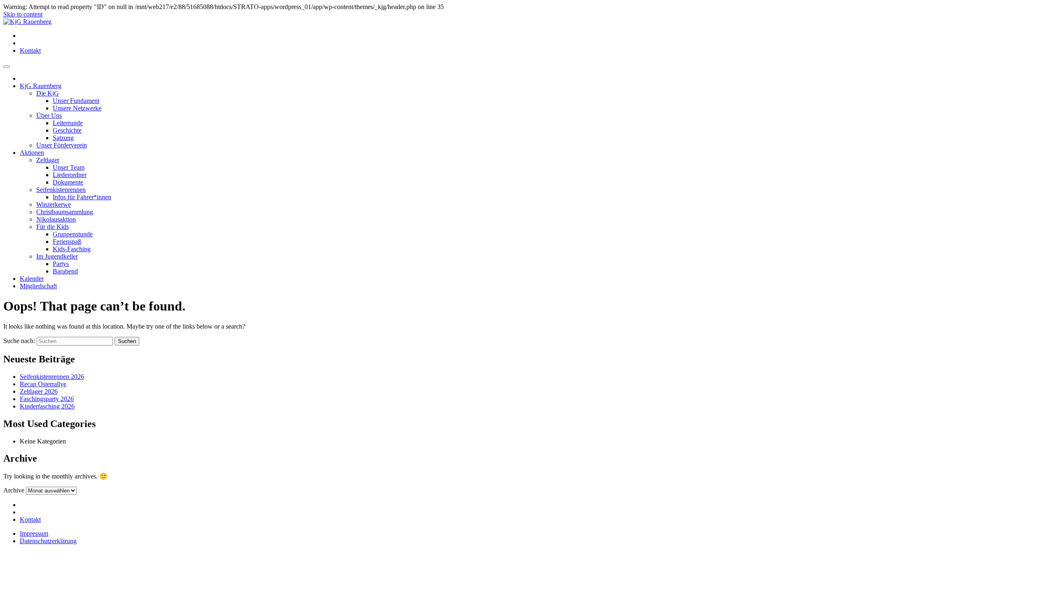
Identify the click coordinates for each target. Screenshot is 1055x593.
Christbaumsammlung (64, 211)
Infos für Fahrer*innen (82, 197)
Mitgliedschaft (38, 285)
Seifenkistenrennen (61, 189)
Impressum (34, 533)
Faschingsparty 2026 (47, 398)
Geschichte (67, 130)
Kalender (32, 278)
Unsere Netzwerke (77, 108)
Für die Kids (52, 226)
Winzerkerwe (53, 204)
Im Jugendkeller (57, 256)
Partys (61, 263)
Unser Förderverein (61, 145)
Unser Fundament (76, 100)
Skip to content (22, 14)
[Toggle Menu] (6, 66)
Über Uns (49, 115)
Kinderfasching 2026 (47, 406)
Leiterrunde (68, 122)
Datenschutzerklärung (48, 540)
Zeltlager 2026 (39, 391)
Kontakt (30, 50)
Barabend (65, 271)
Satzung (63, 137)
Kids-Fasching (72, 248)
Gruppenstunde (73, 234)
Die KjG (47, 93)
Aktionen (32, 152)
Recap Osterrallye (43, 384)
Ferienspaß (67, 241)
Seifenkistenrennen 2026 (52, 376)
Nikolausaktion (56, 219)
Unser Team (68, 167)
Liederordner (70, 174)
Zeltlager (47, 159)
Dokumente (68, 182)
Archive (13, 490)
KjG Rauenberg (40, 85)
